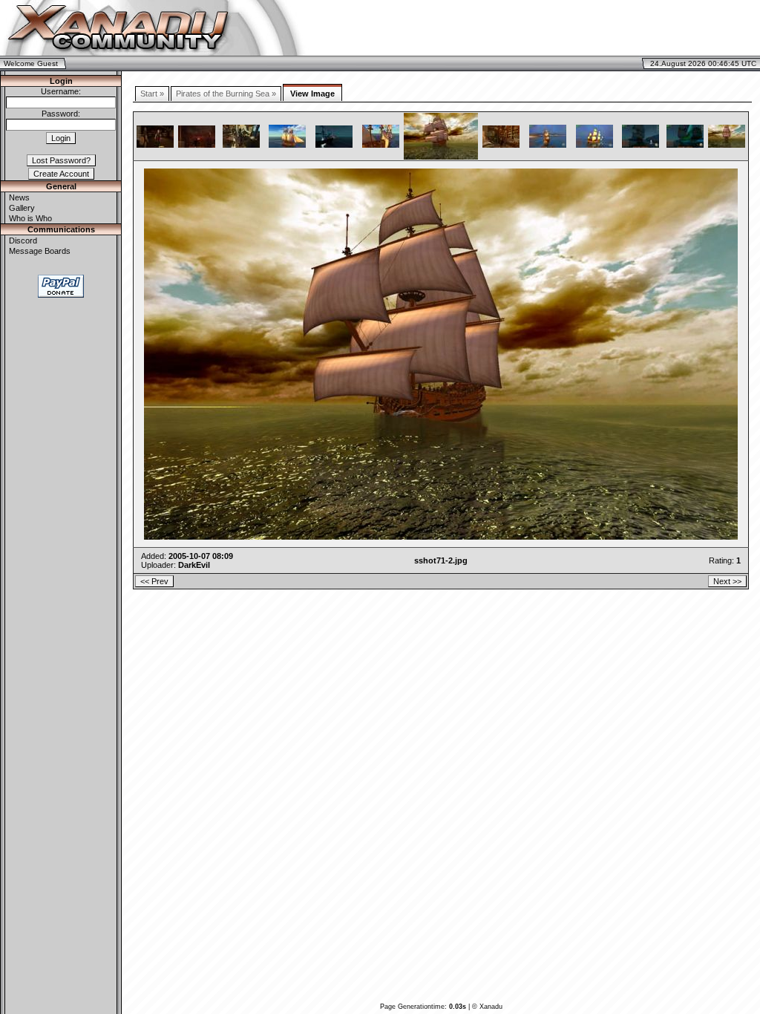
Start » (152, 93)
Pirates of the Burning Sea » (226, 93)
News (19, 197)
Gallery (22, 207)
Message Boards (40, 250)
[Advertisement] (585, 28)
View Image (312, 93)
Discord (23, 240)
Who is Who (30, 218)
